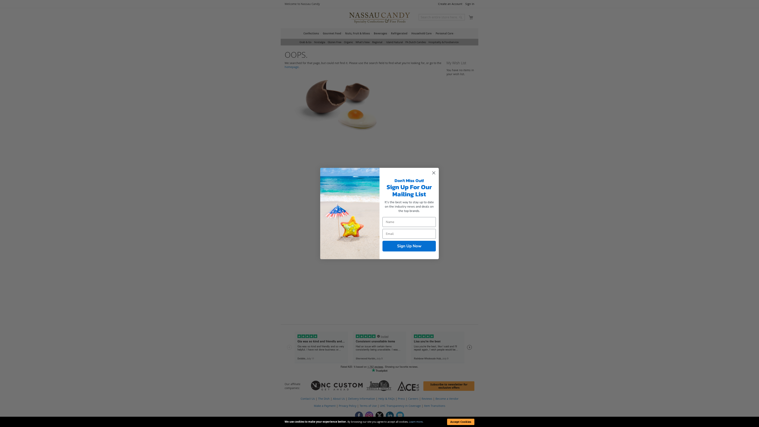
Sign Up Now (409, 246)
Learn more (416, 421)
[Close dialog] (433, 172)
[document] (379, 422)
